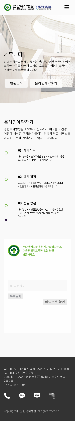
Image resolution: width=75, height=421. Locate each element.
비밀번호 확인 (55, 301)
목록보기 (15, 296)
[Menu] (67, 7)
